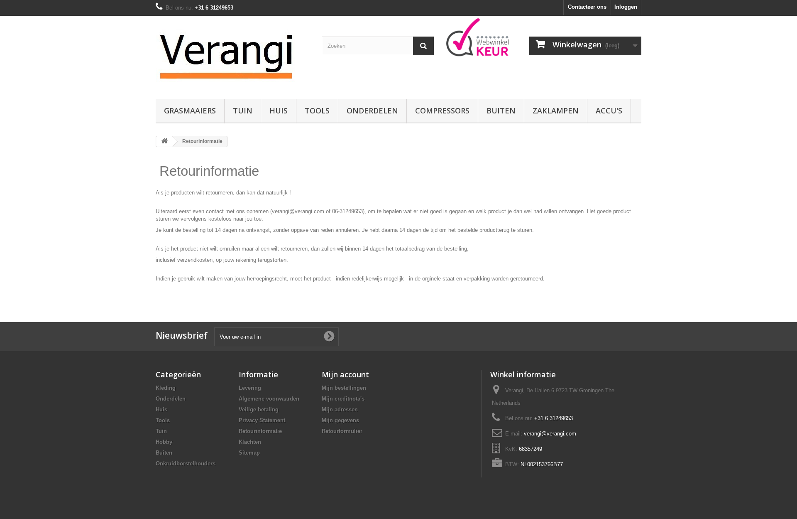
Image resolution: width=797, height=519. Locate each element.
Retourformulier (342, 431)
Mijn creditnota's (343, 399)
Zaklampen (556, 111)
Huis (278, 111)
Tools (317, 111)
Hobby (164, 442)
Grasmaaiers (190, 111)
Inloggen (625, 7)
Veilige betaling (259, 409)
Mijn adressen (340, 409)
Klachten (250, 442)
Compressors (442, 111)
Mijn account (345, 374)
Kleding (166, 388)
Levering (250, 388)
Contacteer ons (587, 7)
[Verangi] (232, 55)
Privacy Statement (262, 420)
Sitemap (249, 453)
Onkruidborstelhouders (185, 463)
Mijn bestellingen (344, 388)
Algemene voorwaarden (269, 399)
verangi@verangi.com (550, 433)
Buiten (501, 111)
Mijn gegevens (340, 420)
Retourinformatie (260, 431)
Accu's (609, 111)
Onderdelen (372, 111)
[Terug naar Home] (164, 141)
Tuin (242, 111)
